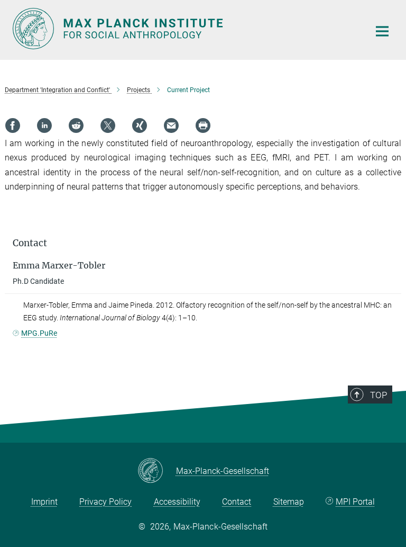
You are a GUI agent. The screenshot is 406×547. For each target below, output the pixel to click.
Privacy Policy (105, 502)
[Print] (203, 125)
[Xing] (139, 125)
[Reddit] (76, 125)
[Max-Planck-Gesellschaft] (156, 471)
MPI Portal (355, 502)
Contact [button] (30, 243)
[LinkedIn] (44, 125)
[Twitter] (108, 125)
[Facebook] (13, 125)
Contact (236, 502)
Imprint (44, 502)
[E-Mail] (171, 125)
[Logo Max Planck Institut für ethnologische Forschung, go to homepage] (184, 28)
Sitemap (288, 502)
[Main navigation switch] (382, 31)
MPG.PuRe (39, 333)
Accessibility (177, 502)
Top (378, 395)
